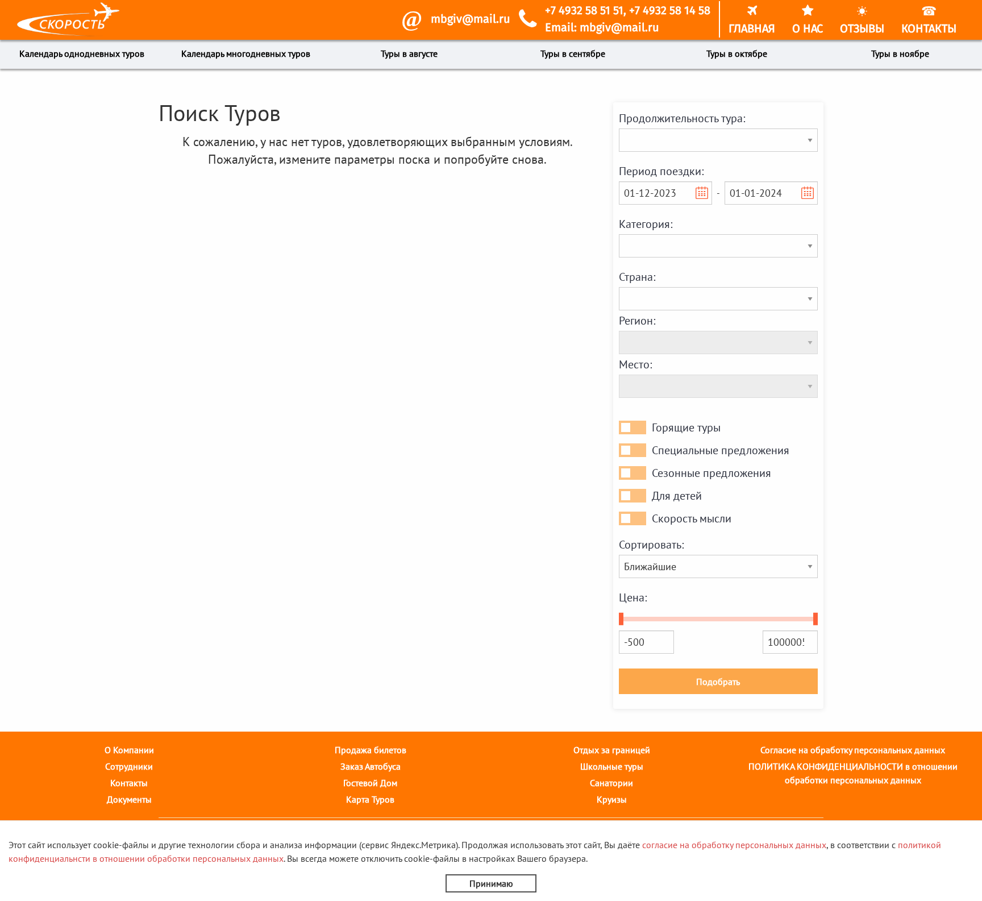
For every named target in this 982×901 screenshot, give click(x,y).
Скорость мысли (691, 518)
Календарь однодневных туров (81, 53)
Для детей (677, 496)
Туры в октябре (736, 53)
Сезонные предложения (711, 473)
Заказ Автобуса (370, 766)
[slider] (621, 619)
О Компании (129, 749)
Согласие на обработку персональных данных (852, 749)
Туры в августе (409, 53)
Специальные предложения (720, 450)
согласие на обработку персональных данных (734, 844)
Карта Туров (370, 799)
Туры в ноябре (900, 53)
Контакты (129, 782)
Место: (635, 364)
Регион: (637, 320)
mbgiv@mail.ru (470, 19)
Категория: (645, 224)
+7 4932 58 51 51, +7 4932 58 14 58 (627, 10)
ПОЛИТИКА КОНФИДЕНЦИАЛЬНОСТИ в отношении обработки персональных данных (853, 773)
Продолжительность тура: (682, 118)
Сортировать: (651, 544)
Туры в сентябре (572, 53)
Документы (129, 799)
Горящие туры (686, 427)
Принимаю (491, 883)
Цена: (633, 597)
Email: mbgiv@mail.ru (602, 28)
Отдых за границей (611, 749)
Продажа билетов (370, 749)
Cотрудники (129, 766)
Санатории (611, 782)
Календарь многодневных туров (245, 53)
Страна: (637, 276)
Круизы (612, 799)
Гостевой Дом (370, 782)
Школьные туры (611, 766)
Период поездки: (661, 171)
